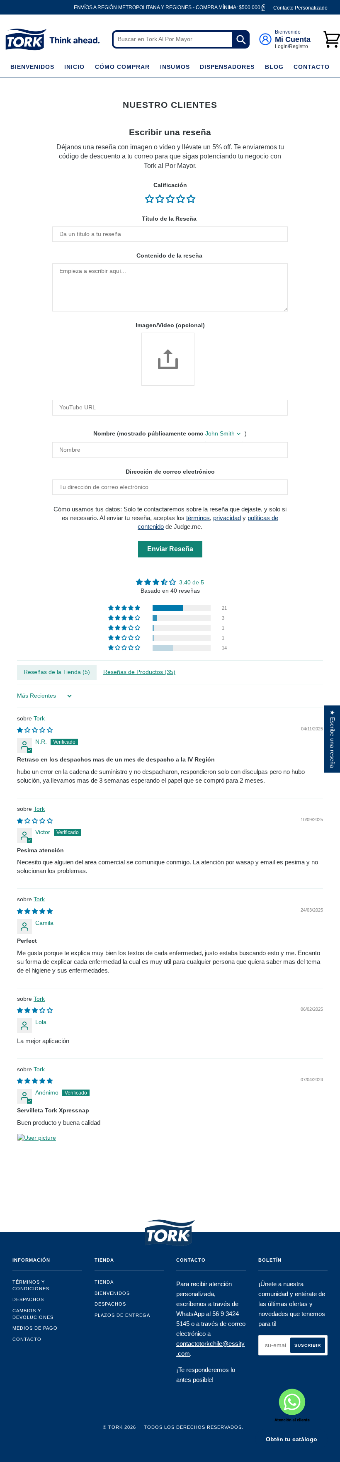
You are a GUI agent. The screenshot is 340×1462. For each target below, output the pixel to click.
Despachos (28, 1299)
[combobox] (181, 39)
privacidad (227, 517)
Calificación (170, 185)
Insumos (175, 66)
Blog (274, 66)
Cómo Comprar (122, 66)
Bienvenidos (32, 66)
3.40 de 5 (191, 582)
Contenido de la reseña (169, 255)
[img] (170, 582)
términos (198, 517)
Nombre (104, 433)
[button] (124, 608)
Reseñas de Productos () (139, 672)
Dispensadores (227, 66)
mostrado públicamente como (161, 433)
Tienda (104, 1282)
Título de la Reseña (169, 218)
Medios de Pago (35, 1328)
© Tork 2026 (119, 1427)
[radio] (150, 199)
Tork (39, 718)
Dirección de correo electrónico (170, 471)
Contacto (312, 66)
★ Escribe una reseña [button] (332, 739)
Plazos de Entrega (122, 1315)
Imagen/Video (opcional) (170, 325)
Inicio (74, 66)
